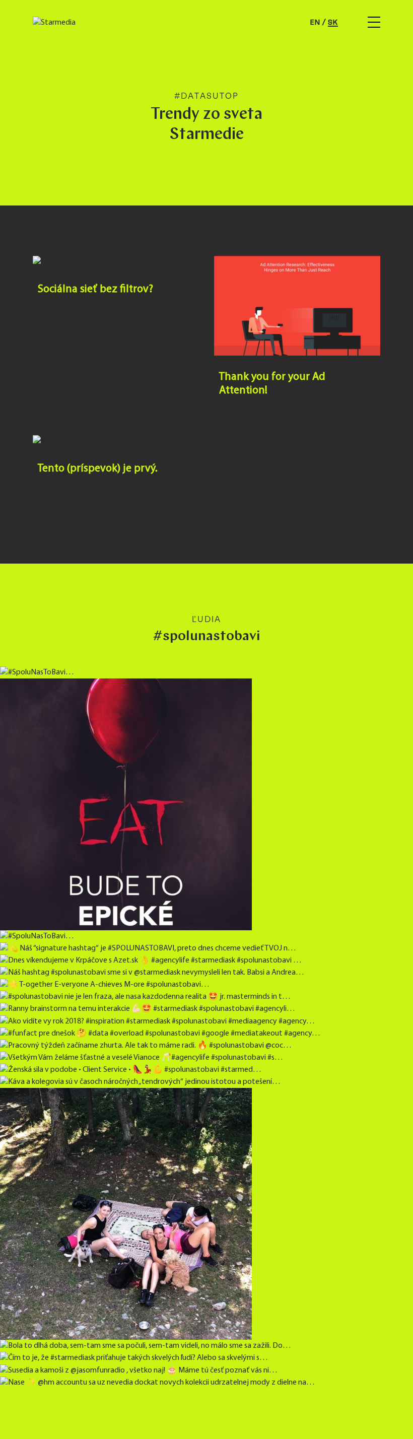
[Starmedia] (54, 23)
